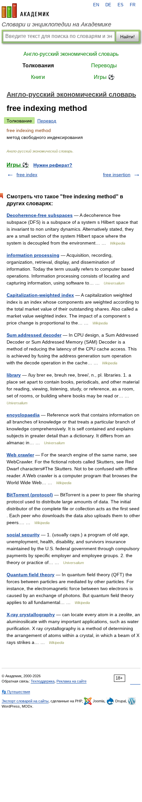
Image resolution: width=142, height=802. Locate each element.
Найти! (127, 36)
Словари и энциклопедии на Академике (56, 24)
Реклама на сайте (71, 681)
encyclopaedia (23, 415)
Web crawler (20, 454)
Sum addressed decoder (34, 335)
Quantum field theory (30, 574)
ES (121, 5)
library (14, 375)
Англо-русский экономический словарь (71, 54)
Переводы (104, 65)
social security (23, 534)
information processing (33, 255)
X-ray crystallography (31, 614)
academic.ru (25, 10)
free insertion (116, 174)
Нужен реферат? (52, 165)
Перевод (46, 120)
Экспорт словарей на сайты (25, 701)
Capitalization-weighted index (40, 295)
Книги (38, 77)
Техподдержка (42, 681)
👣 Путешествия (16, 692)
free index (27, 174)
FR (132, 5)
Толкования (38, 65)
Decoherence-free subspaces (40, 215)
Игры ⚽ (104, 77)
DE (108, 5)
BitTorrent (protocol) (30, 494)
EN (96, 5)
